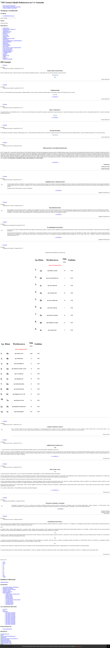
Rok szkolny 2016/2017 (10, 614)
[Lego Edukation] (6, 643)
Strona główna (6, 28)
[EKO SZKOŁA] (3, 637)
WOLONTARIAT (7, 45)
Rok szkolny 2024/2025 (10, 624)
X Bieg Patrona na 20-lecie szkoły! (13, 593)
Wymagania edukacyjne (8, 50)
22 (3, 572)
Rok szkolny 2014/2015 (10, 612)
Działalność (5, 611)
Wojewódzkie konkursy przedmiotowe (11, 587)
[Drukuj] (5, 65)
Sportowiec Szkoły (7, 590)
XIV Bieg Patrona (9, 598)
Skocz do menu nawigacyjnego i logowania (12, 6)
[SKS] (2, 644)
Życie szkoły (5, 34)
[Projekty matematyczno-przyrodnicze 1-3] (9, 638)
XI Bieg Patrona (9, 595)
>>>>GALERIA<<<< (55, 490)
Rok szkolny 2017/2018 (10, 616)
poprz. (4, 563)
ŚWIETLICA (6, 39)
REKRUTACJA (6, 32)
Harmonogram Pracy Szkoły (9, 38)
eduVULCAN (6, 30)
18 (3, 567)
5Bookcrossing (6, 55)
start (4, 561)
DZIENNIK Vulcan (7, 31)
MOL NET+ (5, 42)
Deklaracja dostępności (7, 59)
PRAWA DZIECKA (7, 41)
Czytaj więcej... (79, 646)
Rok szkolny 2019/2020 (10, 618)
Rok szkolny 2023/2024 (10, 622)
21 (3, 571)
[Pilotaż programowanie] (6, 641)
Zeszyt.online (5, 46)
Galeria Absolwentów (7, 49)
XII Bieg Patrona (9, 596)
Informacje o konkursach (8, 588)
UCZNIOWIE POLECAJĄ (8, 15)
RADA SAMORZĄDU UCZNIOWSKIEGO (12, 40)
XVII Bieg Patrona (9, 601)
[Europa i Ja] (5, 633)
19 (3, 568)
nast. (4, 575)
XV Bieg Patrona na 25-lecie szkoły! (13, 599)
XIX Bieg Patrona (9, 604)
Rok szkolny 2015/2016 (10, 613)
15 (3, 564)
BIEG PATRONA (7, 592)
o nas (4, 610)
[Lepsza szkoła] (8, 636)
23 (3, 573)
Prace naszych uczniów (7, 48)
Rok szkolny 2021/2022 (10, 620)
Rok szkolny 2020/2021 (10, 619)
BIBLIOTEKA (6, 44)
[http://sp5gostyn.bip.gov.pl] (4, 56)
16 (3, 565)
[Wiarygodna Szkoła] (5, 639)
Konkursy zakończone (7, 591)
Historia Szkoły (6, 36)
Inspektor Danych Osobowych (9, 29)
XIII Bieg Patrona (9, 597)
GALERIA (5, 53)
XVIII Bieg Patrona (10, 603)
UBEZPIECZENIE (7, 52)
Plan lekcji (5, 33)
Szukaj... (2, 18)
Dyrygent (5, 609)
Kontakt (4, 54)
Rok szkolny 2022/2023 (10, 621)
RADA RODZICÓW (7, 629)
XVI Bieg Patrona (9, 600)
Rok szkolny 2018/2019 (10, 617)
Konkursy (5, 37)
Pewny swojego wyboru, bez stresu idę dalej (12, 47)
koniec (4, 576)
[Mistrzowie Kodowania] (6, 640)
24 (3, 574)
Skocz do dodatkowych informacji (10, 7)
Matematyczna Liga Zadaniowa (9, 589)
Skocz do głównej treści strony (9, 5)
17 (3, 566)
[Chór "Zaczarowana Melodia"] (2, 635)
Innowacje (5, 57)
